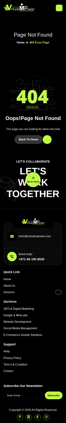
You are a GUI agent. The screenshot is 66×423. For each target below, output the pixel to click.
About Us (9, 285)
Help (7, 351)
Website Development (17, 321)
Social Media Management (20, 328)
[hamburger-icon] (59, 8)
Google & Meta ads (15, 315)
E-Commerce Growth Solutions (23, 334)
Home (7, 279)
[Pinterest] (20, 417)
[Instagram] (46, 417)
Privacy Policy (12, 357)
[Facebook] (37, 417)
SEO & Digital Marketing (19, 308)
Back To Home (28, 139)
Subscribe (54, 395)
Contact (8, 371)
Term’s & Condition (15, 364)
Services (9, 292)
